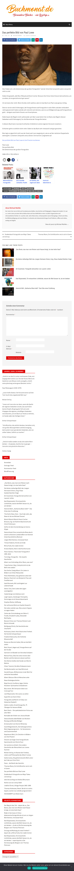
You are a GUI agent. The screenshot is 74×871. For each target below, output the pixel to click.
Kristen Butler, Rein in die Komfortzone (17, 549)
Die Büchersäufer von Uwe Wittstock (16, 669)
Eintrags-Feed (8, 465)
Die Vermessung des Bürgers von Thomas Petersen (16, 842)
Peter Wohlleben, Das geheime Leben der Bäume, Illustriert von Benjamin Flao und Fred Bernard (17, 578)
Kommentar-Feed (10, 468)
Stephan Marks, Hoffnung (12, 602)
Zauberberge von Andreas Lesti (14, 594)
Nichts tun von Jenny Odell (13, 783)
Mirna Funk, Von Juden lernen (13, 546)
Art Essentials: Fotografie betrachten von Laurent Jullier (33, 269)
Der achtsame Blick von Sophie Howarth (17, 605)
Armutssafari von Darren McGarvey (15, 724)
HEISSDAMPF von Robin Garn (13, 794)
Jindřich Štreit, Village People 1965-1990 (17, 785)
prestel (39, 191)
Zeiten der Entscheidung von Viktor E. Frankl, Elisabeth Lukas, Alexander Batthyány (16, 615)
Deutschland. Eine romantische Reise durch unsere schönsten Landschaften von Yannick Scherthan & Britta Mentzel (18, 534)
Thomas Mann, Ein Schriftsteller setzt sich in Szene (55, 234)
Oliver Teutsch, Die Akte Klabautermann (17, 666)
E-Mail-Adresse (9, 347)
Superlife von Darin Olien (12, 697)
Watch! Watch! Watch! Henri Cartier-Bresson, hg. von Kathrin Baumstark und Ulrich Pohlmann (17, 521)
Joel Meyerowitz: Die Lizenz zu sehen (16, 694)
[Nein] (72, 867)
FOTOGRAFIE (13, 191)
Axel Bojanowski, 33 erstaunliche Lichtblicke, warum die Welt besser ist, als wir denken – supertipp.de (18, 838)
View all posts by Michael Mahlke (57, 224)
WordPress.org (9, 471)
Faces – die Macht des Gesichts (14, 763)
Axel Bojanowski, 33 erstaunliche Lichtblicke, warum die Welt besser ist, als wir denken (43, 279)
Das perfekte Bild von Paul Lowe (14, 771)
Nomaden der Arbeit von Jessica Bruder (17, 716)
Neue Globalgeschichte (11, 680)
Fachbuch (16, 188)
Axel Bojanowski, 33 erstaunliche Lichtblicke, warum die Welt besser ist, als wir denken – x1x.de (18, 823)
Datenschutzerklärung (40, 868)
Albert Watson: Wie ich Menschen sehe (16, 677)
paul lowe (32, 191)
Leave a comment (31, 35)
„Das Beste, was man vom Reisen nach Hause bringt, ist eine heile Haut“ (38, 249)
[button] (4, 160)
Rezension (30, 188)
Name (8, 340)
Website (18, 352)
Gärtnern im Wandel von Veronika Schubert (18, 653)
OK (29, 868)
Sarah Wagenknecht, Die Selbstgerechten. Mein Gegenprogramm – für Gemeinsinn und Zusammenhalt (18, 729)
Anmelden (7, 462)
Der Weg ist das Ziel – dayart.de (14, 805)
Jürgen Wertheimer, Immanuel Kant (16, 540)
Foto (23, 188)
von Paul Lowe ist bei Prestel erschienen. (21, 140)
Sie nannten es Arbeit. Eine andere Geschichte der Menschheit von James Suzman (16, 747)
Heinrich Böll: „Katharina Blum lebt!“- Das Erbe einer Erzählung (35, 288)
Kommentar (10, 314)
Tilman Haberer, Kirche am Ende (14, 543)
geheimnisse (23, 191)
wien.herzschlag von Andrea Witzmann (17, 780)
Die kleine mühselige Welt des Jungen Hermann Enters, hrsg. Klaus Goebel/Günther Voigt (43, 259)
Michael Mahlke (17, 35)
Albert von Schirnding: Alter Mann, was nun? (18, 562)
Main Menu (9, 24)
